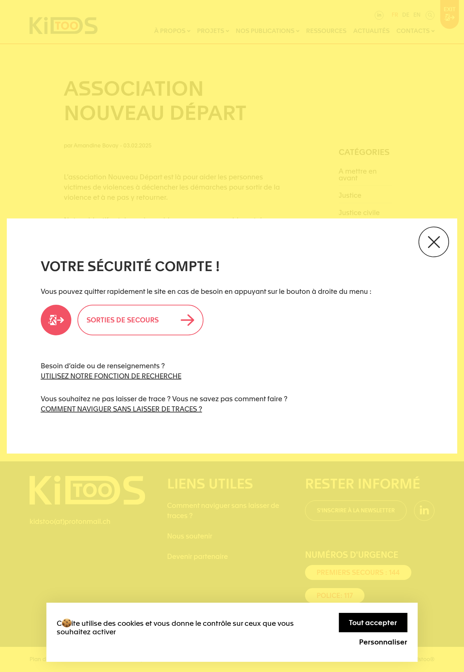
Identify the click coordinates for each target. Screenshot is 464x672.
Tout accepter (373, 622)
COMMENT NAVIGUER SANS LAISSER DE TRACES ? (121, 409)
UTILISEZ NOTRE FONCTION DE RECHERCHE (111, 376)
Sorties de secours (123, 320)
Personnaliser (383, 642)
